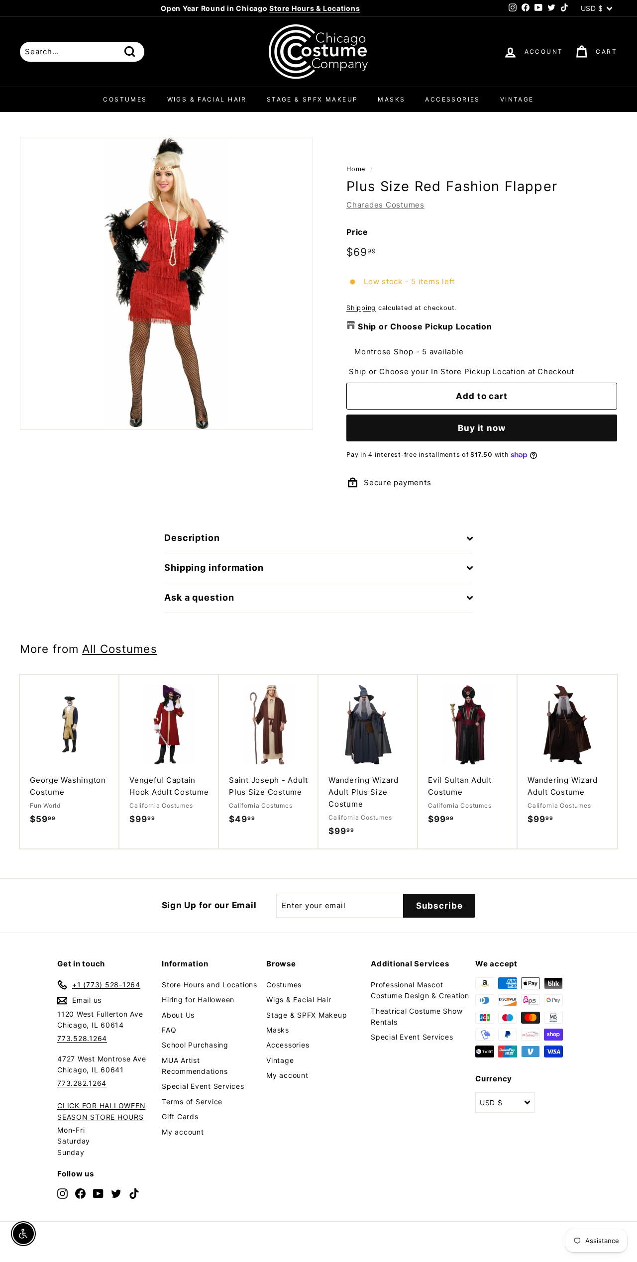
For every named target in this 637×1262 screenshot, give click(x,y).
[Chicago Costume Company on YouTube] (98, 1193)
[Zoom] (166, 283)
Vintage (517, 99)
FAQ (169, 1030)
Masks (391, 99)
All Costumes (119, 648)
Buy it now (482, 428)
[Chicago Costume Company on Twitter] (116, 1193)
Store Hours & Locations (314, 8)
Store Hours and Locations (209, 984)
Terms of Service (192, 1101)
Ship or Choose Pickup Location (425, 326)
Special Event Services (203, 1086)
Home (355, 169)
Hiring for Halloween (198, 999)
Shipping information (214, 567)
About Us (178, 1015)
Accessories (452, 99)
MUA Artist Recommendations (194, 1065)
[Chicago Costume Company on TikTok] (134, 1193)
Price (357, 232)
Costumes (125, 99)
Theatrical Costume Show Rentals (416, 1016)
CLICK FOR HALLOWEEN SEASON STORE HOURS (101, 1111)
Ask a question (199, 597)
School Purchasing (195, 1045)
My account (183, 1132)
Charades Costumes (385, 205)
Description (192, 537)
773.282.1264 (81, 1083)
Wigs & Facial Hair (207, 99)
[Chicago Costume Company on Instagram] (62, 1193)
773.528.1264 (82, 1038)
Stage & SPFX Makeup (312, 99)
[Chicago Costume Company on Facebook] (80, 1193)
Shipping (361, 308)
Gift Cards (180, 1116)
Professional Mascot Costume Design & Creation (420, 990)
